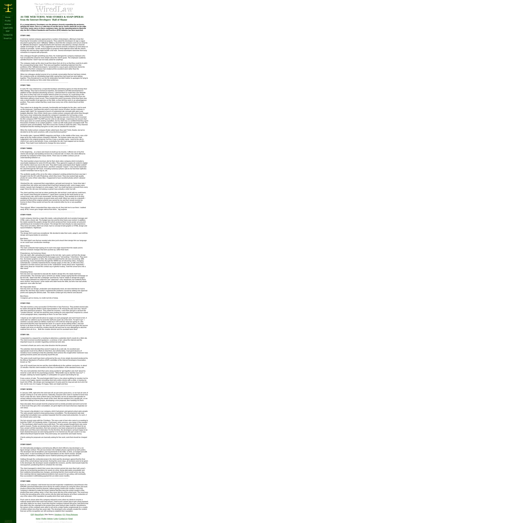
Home (38, 519)
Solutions (58, 515)
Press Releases (72, 515)
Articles (50, 519)
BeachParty (39, 515)
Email (71, 519)
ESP (32, 515)
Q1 (64, 515)
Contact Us (63, 519)
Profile (44, 519)
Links (56, 519)
